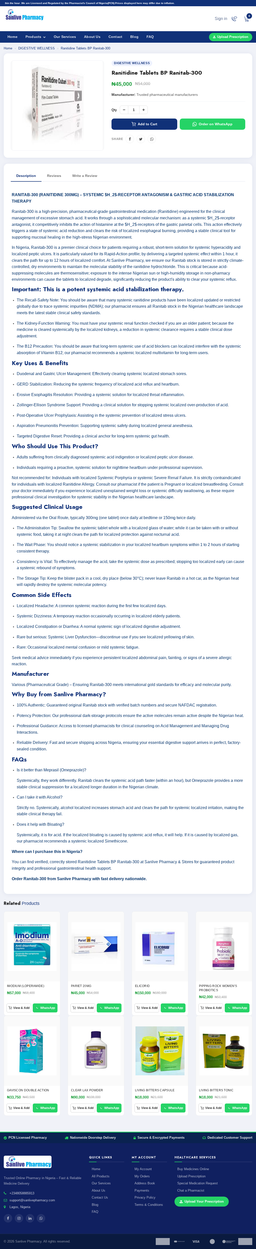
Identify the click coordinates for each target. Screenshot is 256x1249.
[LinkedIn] (30, 1218)
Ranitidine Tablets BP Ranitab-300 (85, 48)
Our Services (65, 37)
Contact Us (100, 1197)
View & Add (21, 1008)
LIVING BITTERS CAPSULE (155, 1090)
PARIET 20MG (81, 986)
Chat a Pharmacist (190, 1190)
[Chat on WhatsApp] (234, 18)
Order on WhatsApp (215, 124)
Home (13, 37)
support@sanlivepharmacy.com (32, 1200)
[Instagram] (19, 1218)
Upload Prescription (232, 37)
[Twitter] (140, 139)
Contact (115, 37)
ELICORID (142, 986)
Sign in (221, 18)
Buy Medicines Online (193, 1169)
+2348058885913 (22, 1193)
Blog (134, 37)
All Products (101, 1176)
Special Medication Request (197, 1183)
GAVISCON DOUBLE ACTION (28, 1090)
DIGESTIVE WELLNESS (37, 48)
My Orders (142, 1176)
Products (34, 37)
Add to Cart (147, 124)
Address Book (144, 1183)
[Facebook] (130, 139)
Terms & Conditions (148, 1205)
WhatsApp (47, 1008)
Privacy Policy (145, 1197)
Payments (141, 1190)
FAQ (150, 37)
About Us (92, 37)
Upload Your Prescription (204, 1201)
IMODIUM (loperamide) (25, 986)
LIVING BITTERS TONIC (216, 1090)
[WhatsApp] (152, 139)
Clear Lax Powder (87, 1090)
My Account (143, 1169)
